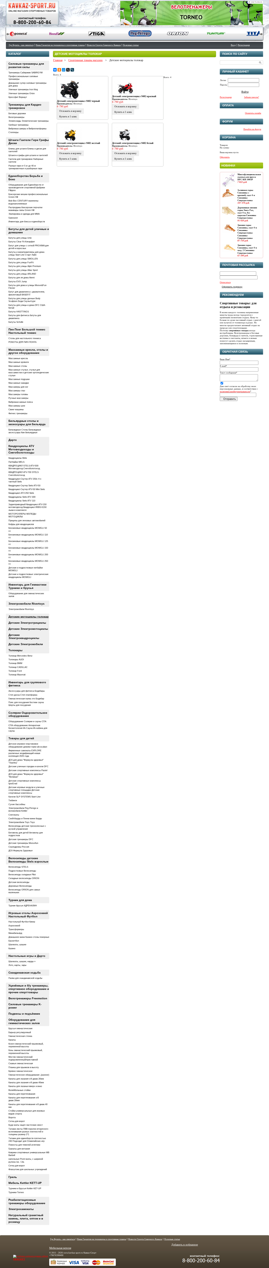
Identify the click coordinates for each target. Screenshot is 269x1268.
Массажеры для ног (18, 387)
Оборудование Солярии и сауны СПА (27, 721)
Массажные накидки (18, 383)
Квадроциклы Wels (17, 458)
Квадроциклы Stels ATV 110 (21, 500)
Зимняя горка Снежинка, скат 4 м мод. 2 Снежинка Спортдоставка (247, 249)
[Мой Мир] (63, 70)
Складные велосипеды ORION (23, 878)
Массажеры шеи (16, 406)
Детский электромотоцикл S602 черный (78, 101)
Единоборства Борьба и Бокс (25, 177)
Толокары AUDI (16, 659)
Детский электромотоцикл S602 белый (132, 143)
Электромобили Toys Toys (21, 822)
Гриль (12, 1177)
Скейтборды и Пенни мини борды (25, 818)
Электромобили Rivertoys (26, 603)
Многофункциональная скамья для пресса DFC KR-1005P (249, 177)
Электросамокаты (21, 1209)
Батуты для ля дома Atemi (21, 277)
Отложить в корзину (70, 110)
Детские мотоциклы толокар (28, 616)
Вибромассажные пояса (20, 402)
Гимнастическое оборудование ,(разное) (28, 1075)
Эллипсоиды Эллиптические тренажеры (28, 121)
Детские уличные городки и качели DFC (28, 766)
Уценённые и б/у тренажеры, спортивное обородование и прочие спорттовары (28, 989)
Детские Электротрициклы (27, 622)
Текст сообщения (228, 372)
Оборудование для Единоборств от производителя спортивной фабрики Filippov (26, 188)
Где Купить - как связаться (21, 45)
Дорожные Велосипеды (20, 886)
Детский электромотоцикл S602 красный (134, 96)
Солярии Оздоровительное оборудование (27, 714)
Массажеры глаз (16, 390)
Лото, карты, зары (17, 965)
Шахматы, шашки (17, 944)
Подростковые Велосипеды (22, 871)
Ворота (12, 1117)
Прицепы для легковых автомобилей (26, 520)
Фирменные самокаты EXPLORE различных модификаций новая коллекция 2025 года (24, 753)
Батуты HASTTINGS (18, 311)
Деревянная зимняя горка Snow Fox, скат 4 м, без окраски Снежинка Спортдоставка (247, 212)
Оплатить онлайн (253, 113)
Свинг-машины (16, 409)
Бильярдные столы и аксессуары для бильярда (26, 422)
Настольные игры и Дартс (26, 955)
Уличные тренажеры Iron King (23, 89)
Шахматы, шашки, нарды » (21, 961)
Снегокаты (13, 815)
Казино (11, 948)
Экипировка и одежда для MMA (24, 214)
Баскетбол (13, 941)
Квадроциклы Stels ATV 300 (21, 497)
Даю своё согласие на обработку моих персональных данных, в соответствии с (239, 389)
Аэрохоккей (14, 925)
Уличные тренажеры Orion (21, 93)
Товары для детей (21, 738)
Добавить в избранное (184, 1244)
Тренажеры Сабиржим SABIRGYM (25, 72)
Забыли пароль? (251, 97)
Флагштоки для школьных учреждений (27, 1169)
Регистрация (244, 45)
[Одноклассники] (59, 70)
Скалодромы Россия (18, 847)
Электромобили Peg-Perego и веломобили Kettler (23, 809)
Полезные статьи (131, 45)
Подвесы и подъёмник (24, 1013)
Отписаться (225, 282)
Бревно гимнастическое (20, 1071)
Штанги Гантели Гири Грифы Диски (28, 141)
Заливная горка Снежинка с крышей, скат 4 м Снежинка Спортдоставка (246, 195)
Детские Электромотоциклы (28, 628)
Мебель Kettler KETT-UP (25, 1182)
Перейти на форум (252, 129)
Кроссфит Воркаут (17, 97)
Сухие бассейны (16, 804)
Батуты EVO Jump (17, 281)
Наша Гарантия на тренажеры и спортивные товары (60, 45)
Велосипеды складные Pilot (22, 874)
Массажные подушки (19, 379)
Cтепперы (13, 132)
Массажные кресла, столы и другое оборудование (28, 351)
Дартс (12, 439)
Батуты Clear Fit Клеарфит (21, 241)
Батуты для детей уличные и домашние (28, 230)
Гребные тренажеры (18, 125)
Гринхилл (13, 218)
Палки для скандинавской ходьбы (25, 978)
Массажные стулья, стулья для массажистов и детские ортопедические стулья (28, 373)
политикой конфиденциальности (235, 391)
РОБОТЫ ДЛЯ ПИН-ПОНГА (22, 342)
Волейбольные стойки (19, 1090)
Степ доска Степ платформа (22, 695)
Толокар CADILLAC (18, 667)
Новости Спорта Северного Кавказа (104, 45)
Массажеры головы (18, 394)
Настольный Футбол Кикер (21, 921)
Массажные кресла (18, 358)
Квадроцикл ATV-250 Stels (21, 493)
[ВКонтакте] (55, 70)
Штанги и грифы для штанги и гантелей (28, 155)
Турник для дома (20, 900)
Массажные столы (17, 366)
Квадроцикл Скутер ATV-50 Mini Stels (26, 489)
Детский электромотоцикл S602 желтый (78, 143)
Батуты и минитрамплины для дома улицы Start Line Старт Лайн (26, 253)
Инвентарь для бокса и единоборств (26, 221)
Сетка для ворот (16, 1121)
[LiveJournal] (72, 70)
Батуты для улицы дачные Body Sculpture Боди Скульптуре (24, 299)
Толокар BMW (15, 663)
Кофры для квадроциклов (21, 524)
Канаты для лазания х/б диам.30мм (26, 1079)
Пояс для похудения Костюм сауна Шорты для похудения (26, 703)
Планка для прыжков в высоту (23, 1067)
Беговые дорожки (17, 113)
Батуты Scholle (15, 322)
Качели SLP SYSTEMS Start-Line (24, 796)
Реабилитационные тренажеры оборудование (26, 1201)
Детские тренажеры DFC (20, 839)
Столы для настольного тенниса (24, 338)
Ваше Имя (225, 359)
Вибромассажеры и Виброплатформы (27, 128)
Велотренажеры (16, 117)
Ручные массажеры (18, 398)
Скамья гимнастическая (20, 1063)
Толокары (15, 650)
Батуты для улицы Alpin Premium (24, 266)
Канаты (12, 1040)
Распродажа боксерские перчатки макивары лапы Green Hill (25, 208)
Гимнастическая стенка (20, 1036)
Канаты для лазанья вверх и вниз (25, 1086)
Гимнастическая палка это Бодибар (26, 698)
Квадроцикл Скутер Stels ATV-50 (24, 485)
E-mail (223, 366)
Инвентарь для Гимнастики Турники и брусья (27, 586)
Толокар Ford (15, 671)
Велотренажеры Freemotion (27, 998)
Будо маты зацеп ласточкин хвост (25, 1125)
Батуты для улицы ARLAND (22, 274)
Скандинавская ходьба (24, 972)
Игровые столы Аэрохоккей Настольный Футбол (28, 914)
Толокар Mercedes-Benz (20, 656)
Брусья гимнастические (20, 1028)
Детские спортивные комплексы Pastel (27, 770)
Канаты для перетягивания (21, 1094)
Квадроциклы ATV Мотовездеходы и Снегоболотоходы (21, 449)
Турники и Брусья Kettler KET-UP (24, 1188)
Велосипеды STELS (18, 867)
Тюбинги (12, 800)
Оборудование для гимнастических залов (24, 1021)
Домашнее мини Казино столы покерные (28, 937)
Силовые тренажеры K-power (25, 1006)
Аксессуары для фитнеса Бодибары (26, 691)
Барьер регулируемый (19, 1032)
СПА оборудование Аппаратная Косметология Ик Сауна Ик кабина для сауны (27, 728)
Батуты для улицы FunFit (20, 262)
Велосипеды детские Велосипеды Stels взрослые (28, 860)
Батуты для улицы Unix (20, 238)
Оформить (225, 157)
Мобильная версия (60, 1248)
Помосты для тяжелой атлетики (24, 1145)
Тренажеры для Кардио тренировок (24, 106)
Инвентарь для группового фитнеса (27, 684)
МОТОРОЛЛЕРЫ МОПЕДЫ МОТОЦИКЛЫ (22, 515)
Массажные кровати (18, 362)
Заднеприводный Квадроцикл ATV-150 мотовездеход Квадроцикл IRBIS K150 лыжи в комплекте (27, 507)
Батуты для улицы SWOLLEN (23, 258)
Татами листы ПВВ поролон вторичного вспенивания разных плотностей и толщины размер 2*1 (28, 1132)
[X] (68, 70)
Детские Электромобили (25, 644)
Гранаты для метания (19, 1149)
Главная (57, 60)
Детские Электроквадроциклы (23, 636)
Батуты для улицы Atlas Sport (23, 270)
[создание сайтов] (22, 1256)
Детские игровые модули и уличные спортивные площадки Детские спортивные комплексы (26, 790)
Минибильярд (15, 933)
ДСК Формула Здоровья (20, 850)
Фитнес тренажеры (17, 413)
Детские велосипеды (18, 882)
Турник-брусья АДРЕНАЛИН (22, 905)
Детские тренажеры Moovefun (23, 843)
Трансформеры (16, 929)
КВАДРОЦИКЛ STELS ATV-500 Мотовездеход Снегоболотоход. (24, 467)
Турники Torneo (16, 1192)
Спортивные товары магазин (85, 60)
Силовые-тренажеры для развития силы (26, 65)
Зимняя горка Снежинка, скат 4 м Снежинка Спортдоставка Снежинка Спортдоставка (247, 231)
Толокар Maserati (16, 674)
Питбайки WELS (16, 462)
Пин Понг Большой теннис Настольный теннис (26, 331)
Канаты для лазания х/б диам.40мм (26, 1082)
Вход (233, 45)
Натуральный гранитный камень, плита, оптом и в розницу (25, 1218)
